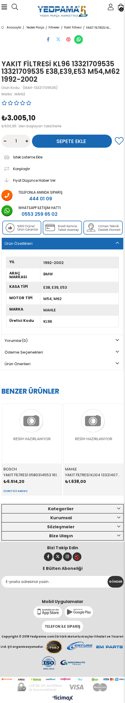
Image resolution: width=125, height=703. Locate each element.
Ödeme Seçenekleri (24, 352)
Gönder (115, 581)
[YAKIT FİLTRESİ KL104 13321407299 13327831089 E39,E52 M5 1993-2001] (94, 434)
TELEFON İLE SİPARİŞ (62, 626)
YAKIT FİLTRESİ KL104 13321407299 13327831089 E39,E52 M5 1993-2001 (93, 475)
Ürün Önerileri (18, 364)
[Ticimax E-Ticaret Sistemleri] (62, 698)
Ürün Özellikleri (19, 243)
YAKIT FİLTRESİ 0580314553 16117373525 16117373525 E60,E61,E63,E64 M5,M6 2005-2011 (31, 475)
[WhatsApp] (78, 39)
